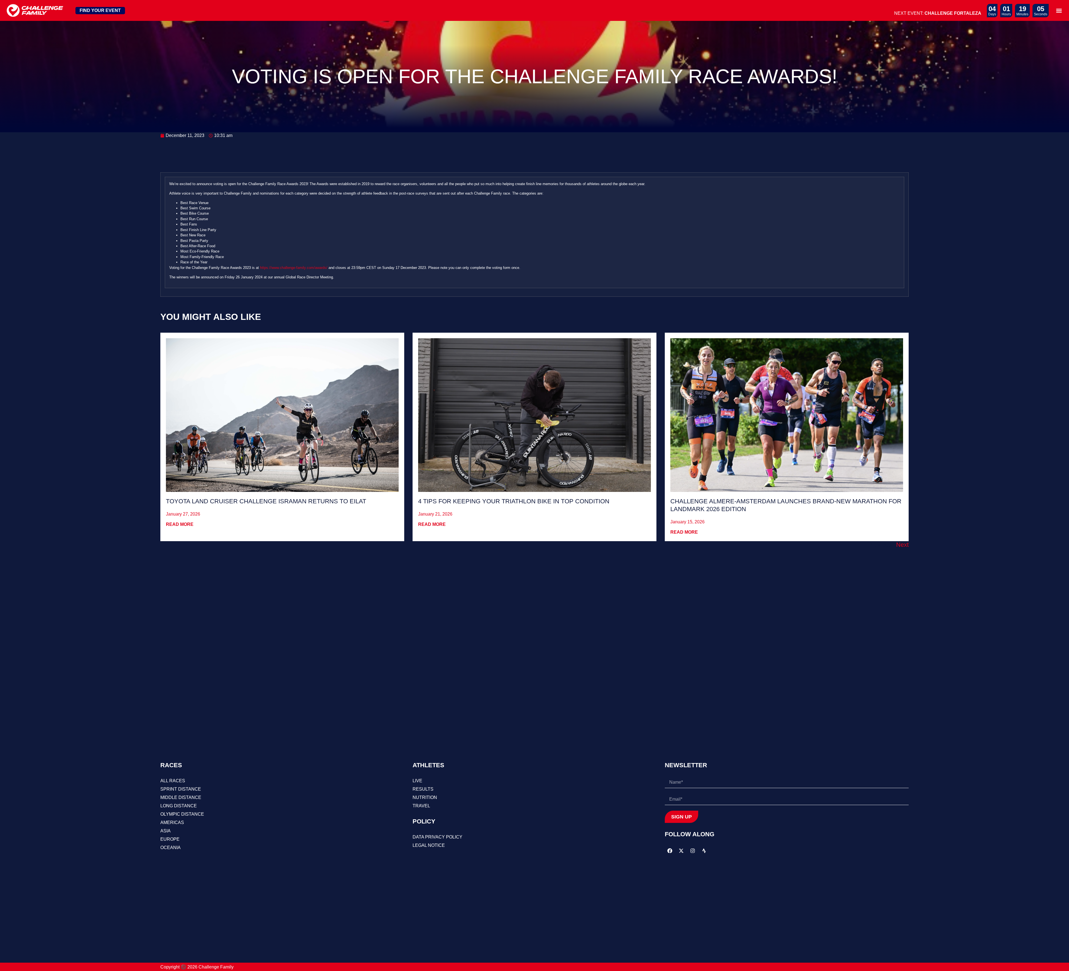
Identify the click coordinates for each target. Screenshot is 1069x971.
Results (423, 789)
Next (902, 544)
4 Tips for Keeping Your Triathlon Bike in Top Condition (513, 501)
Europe (170, 839)
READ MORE (179, 524)
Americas (172, 822)
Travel (421, 805)
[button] (1058, 10)
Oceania (170, 847)
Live (417, 780)
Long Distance (178, 805)
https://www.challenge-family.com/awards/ (293, 268)
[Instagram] (693, 851)
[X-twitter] (681, 851)
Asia (165, 830)
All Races (172, 780)
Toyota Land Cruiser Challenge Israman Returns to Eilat (266, 501)
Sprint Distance (180, 789)
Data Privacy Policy (437, 837)
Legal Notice (429, 845)
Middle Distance (180, 797)
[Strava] (704, 851)
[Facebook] (670, 851)
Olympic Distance (182, 814)
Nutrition (425, 797)
